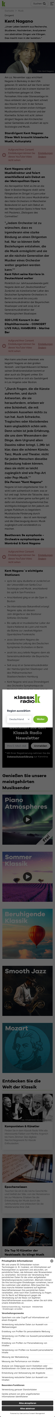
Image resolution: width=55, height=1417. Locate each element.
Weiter (40, 719)
